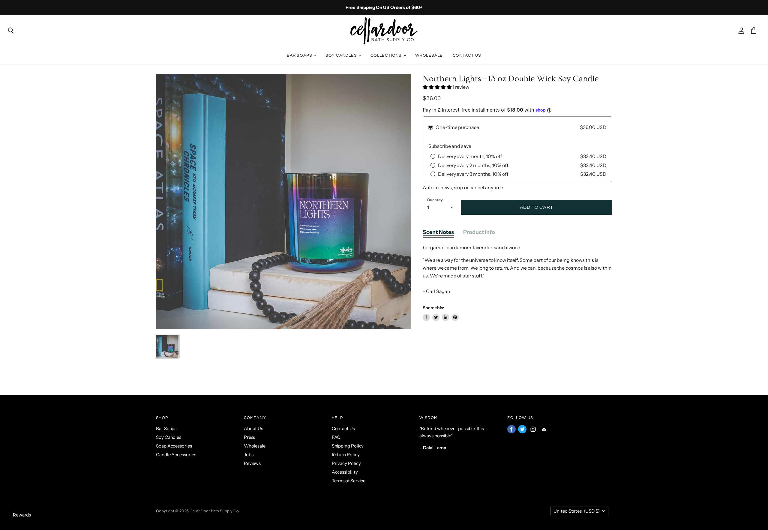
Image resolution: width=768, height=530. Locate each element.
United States (577, 511)
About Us (253, 428)
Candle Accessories (176, 454)
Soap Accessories (174, 446)
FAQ (336, 437)
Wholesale (429, 55)
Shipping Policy (348, 446)
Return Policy (346, 454)
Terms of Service (349, 481)
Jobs (249, 454)
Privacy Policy (346, 463)
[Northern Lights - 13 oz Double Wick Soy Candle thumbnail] (167, 346)
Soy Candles (342, 55)
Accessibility (345, 472)
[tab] (438, 233)
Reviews (252, 463)
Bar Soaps (300, 55)
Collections (386, 55)
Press (249, 437)
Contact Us (467, 55)
